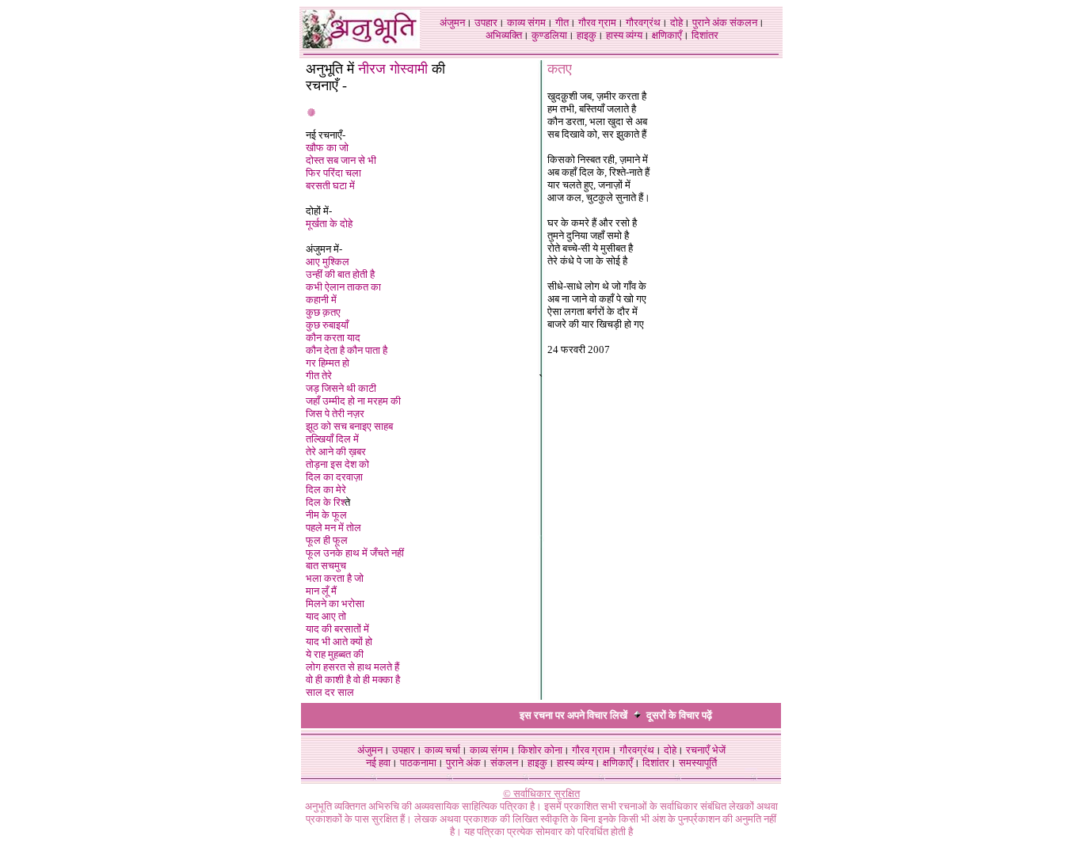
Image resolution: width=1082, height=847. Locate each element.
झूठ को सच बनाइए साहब (349, 426)
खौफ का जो (327, 148)
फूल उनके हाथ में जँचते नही (355, 553)
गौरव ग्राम (597, 22)
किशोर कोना (540, 750)
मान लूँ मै (321, 591)
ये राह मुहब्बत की (335, 654)
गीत (562, 22)
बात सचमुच (326, 566)
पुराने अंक (709, 22)
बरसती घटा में (330, 186)
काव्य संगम (526, 22)
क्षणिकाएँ (667, 35)
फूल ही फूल (327, 540)
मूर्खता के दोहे (329, 224)
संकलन (743, 22)
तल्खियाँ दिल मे (332, 439)
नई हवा (378, 763)
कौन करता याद (333, 338)
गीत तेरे (319, 376)
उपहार (485, 22)
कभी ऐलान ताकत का (343, 287)
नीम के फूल (326, 515)
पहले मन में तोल (333, 528)
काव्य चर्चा (442, 750)
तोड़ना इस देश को (337, 464)
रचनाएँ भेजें (706, 750)
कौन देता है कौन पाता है (346, 350)
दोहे (676, 22)
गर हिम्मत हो (327, 363)
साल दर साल (330, 692)
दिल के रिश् (325, 502)
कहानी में (321, 300)
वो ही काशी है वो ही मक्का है (353, 680)
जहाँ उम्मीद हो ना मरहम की (353, 401)
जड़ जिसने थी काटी (341, 388)
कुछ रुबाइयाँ (327, 325)
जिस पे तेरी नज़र (335, 414)
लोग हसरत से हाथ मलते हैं (352, 667)
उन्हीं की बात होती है (340, 274)
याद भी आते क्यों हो (339, 642)
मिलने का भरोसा (335, 604)
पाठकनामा (418, 763)
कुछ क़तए (323, 312)
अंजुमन (452, 22)
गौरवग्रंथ (643, 22)
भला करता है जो (335, 578)
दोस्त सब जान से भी (341, 160)
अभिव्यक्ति (504, 35)
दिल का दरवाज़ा (334, 477)
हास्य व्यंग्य (624, 35)
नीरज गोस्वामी (393, 69)
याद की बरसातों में (337, 629)
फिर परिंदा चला (333, 173)
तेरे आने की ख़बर (336, 452)
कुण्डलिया (549, 35)
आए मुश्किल (327, 262)
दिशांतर (704, 35)
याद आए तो (326, 616)
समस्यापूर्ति (698, 763)
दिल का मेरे (326, 490)
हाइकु (586, 35)
